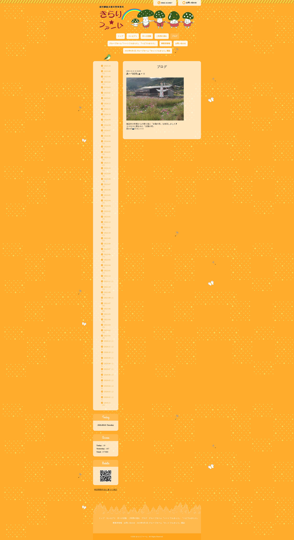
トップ (120, 36)
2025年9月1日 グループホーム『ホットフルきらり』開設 (147, 51)
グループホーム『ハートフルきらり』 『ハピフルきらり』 (132, 43)
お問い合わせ (191, 3)
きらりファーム (142, 536)
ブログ (174, 36)
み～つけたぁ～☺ (135, 73)
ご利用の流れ (161, 36)
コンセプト (132, 36)
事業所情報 (165, 43)
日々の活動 (146, 36)
